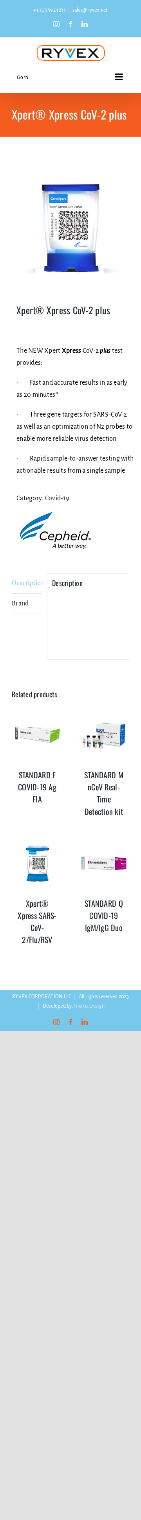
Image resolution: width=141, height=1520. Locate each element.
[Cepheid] (55, 530)
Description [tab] (27, 583)
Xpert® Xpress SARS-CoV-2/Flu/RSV (37, 921)
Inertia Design (89, 1006)
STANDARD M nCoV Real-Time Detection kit (103, 793)
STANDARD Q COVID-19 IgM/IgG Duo (104, 915)
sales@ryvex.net (90, 10)
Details (37, 736)
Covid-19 (57, 498)
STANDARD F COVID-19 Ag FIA (37, 787)
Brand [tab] (20, 603)
